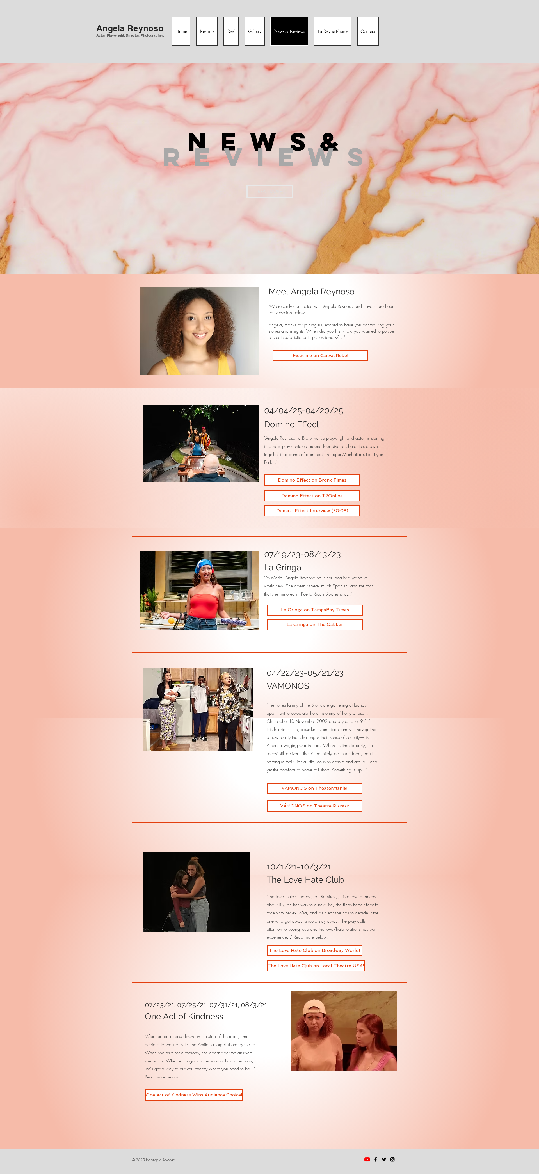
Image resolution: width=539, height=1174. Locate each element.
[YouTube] (367, 1159)
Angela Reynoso (280, 438)
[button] (269, 191)
